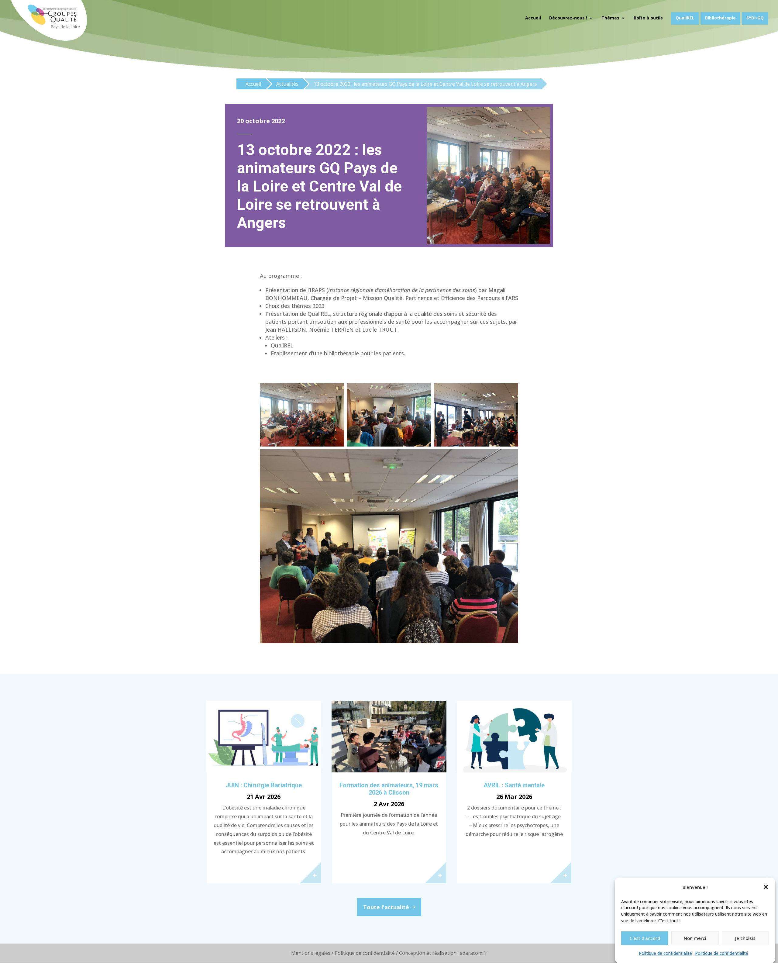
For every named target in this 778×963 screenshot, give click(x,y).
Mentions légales (310, 953)
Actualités (287, 84)
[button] (766, 887)
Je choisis (745, 938)
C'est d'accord (645, 938)
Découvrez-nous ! (568, 18)
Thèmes (610, 18)
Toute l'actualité (386, 907)
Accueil (533, 18)
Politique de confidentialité (665, 953)
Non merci (695, 938)
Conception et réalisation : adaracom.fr (443, 953)
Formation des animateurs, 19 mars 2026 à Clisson (388, 789)
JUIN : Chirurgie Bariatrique (263, 785)
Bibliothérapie (720, 18)
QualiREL (685, 18)
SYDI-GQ (755, 18)
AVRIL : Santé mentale (514, 785)
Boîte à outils (648, 18)
